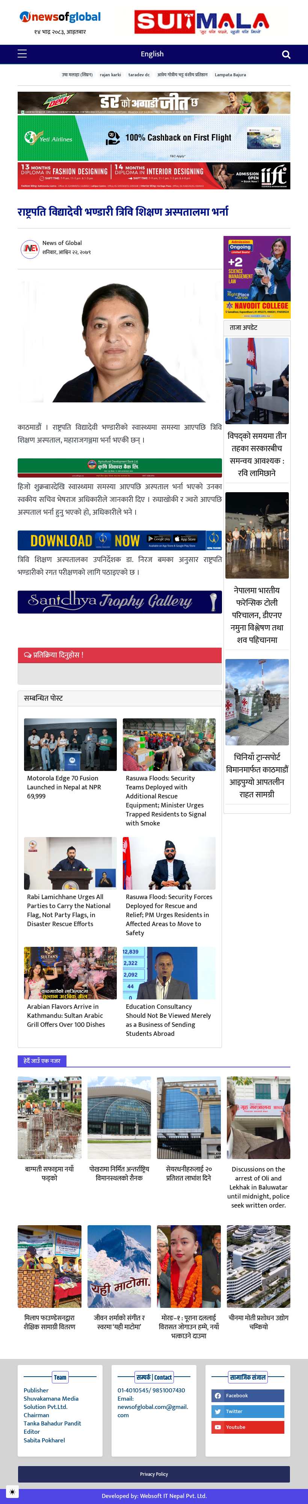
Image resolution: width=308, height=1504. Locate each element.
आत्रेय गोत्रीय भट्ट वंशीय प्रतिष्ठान (182, 74)
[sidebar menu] (22, 54)
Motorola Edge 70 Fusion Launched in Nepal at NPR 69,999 (64, 787)
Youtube (235, 1427)
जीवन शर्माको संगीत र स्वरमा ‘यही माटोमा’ (119, 1323)
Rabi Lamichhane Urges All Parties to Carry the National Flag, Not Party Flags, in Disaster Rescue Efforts (68, 911)
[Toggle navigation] (286, 54)
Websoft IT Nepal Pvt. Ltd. (173, 1496)
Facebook (237, 1395)
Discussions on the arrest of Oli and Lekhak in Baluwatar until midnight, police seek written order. (258, 1187)
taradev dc (139, 74)
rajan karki (110, 74)
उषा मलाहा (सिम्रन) (77, 74)
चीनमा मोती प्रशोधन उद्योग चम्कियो (258, 1323)
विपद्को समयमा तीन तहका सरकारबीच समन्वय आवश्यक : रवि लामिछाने (257, 455)
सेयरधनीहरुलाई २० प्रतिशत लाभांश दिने (189, 1174)
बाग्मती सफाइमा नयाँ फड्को (49, 1174)
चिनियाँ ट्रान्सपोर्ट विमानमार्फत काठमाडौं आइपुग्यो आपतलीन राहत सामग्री (257, 776)
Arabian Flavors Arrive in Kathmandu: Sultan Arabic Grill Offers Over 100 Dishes (66, 1016)
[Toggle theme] (12, 1491)
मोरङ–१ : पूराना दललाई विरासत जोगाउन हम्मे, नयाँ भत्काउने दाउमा (189, 1327)
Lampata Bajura (230, 74)
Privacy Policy (154, 1474)
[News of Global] (60, 17)
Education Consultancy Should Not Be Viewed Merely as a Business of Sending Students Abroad (168, 1020)
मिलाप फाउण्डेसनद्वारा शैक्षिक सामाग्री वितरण (49, 1323)
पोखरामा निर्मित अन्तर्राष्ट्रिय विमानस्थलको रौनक (119, 1174)
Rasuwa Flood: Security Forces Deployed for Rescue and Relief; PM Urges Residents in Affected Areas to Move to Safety (169, 915)
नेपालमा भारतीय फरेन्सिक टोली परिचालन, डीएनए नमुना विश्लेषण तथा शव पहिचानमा (257, 615)
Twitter (234, 1411)
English (152, 54)
